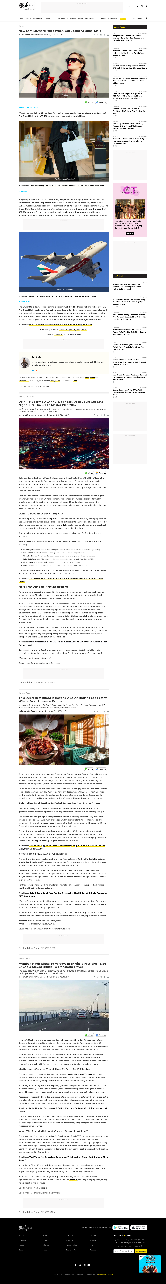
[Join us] (89, 102)
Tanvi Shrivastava (30, 415)
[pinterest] (104, 35)
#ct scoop (116, 63)
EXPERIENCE (37, 18)
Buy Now (130, 233)
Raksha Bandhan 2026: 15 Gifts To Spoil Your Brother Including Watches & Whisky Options (129, 141)
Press (44, 1250)
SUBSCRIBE (141, 1251)
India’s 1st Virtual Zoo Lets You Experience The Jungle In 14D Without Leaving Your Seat (129, 362)
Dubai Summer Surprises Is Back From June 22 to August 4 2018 (60, 324)
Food (21, 18)
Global (123, 18)
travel (92, 378)
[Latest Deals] (130, 197)
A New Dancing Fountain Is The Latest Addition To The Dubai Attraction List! (66, 186)
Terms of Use (71, 1250)
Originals (71, 18)
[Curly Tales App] (120, 1228)
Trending (61, 18)
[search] (145, 18)
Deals (80, 18)
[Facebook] (133, 6)
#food (114, 33)
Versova (73, 1180)
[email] (108, 35)
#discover (116, 121)
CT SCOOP (30, 397)
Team (92, 1245)
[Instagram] (146, 6)
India (103, 18)
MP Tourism (138, 18)
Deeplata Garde (29, 711)
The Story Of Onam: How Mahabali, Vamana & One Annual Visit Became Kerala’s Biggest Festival (128, 126)
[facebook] (94, 35)
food (87, 378)
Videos (47, 18)
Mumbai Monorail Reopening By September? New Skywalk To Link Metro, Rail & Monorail (127, 287)
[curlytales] (25, 1230)
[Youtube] (137, 6)
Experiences (23, 1240)
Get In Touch (95, 1235)
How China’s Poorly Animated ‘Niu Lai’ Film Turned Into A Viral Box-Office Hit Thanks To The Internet (129, 317)
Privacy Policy (71, 1245)
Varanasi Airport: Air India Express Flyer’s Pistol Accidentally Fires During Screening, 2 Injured (129, 332)
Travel (28, 18)
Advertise (69, 1240)
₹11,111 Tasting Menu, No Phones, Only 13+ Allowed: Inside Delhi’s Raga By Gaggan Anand (129, 302)
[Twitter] (142, 6)
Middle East (113, 18)
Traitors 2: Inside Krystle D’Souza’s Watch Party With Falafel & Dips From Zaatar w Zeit (129, 347)
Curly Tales (55, 381)
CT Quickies (89, 18)
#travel (115, 91)
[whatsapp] (101, 35)
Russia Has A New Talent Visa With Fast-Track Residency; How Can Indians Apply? (129, 392)
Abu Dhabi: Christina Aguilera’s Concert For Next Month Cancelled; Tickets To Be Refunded (130, 377)
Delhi (65, 525)
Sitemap (93, 1240)
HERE (75, 381)
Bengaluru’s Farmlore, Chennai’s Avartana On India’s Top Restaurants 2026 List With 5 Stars (128, 38)
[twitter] (98, 35)
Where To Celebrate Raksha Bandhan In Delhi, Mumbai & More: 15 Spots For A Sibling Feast (130, 81)
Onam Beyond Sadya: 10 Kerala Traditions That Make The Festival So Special (129, 111)
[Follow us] (102, 102)
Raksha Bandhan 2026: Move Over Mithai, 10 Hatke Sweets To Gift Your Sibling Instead (128, 53)
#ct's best (116, 48)
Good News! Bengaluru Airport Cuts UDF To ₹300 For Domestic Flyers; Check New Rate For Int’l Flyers (128, 96)
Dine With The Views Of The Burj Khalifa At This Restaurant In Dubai (62, 296)
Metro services (83, 619)
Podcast (93, 1250)
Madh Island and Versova (80, 1074)
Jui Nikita (25, 35)
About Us (70, 1235)
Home (21, 26)
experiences (24, 381)
